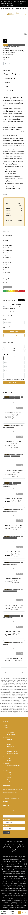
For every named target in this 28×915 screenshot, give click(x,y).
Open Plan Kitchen (9, 262)
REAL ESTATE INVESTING (12, 753)
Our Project (13, 46)
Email (4, 319)
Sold (10, 454)
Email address (6, 825)
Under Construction (15, 456)
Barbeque (7, 243)
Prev (10, 672)
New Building (17, 397)
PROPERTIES (9, 739)
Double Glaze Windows (10, 247)
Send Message (14, 335)
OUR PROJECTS (10, 746)
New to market (7, 46)
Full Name (5, 813)
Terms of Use (21, 379)
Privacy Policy (9, 841)
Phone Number (6, 819)
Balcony (6, 240)
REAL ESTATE (7, 737)
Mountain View (8, 257)
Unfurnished (7, 272)
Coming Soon (11, 397)
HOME (5, 725)
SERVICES (6, 763)
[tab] (5, 41)
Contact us (5, 801)
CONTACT (6, 767)
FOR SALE (9, 741)
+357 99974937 (14, 306)
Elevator (6, 252)
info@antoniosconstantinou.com (7, 10)
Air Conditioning (8, 235)
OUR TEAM (9, 730)
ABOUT (6, 727)
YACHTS (6, 756)
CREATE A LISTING (11, 734)
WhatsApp (12, 308)
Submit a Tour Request (14, 382)
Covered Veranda (8, 245)
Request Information (14, 331)
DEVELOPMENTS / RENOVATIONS (14, 749)
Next (18, 672)
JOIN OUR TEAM (10, 732)
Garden (6, 255)
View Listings (21, 300)
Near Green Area (8, 260)
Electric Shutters (8, 250)
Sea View (7, 267)
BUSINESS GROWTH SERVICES (13, 765)
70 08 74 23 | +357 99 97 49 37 (7, 8)
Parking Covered (8, 264)
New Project (17, 425)
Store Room (7, 269)
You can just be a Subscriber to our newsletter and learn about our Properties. (13, 809)
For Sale (6, 397)
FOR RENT (9, 744)
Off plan (10, 617)
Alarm (6, 238)
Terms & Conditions (18, 841)
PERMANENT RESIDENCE (12, 751)
